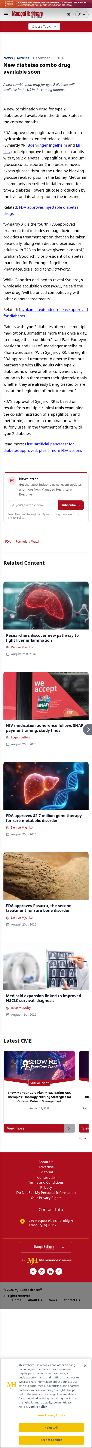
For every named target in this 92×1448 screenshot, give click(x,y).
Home (16, 1300)
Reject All (51, 1428)
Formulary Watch (28, 541)
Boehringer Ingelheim (47, 145)
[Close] (85, 1365)
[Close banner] (86, 6)
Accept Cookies (51, 1440)
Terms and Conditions (46, 1182)
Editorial (46, 1172)
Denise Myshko (22, 647)
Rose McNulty (21, 1008)
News (53, 1300)
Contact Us (46, 1177)
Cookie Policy (38, 1407)
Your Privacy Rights (46, 1197)
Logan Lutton (20, 737)
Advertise (46, 1167)
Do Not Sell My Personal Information (46, 1192)
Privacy (46, 1187)
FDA (8, 541)
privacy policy (16, 517)
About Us (46, 1161)
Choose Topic (41, 26)
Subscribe (68, 505)
